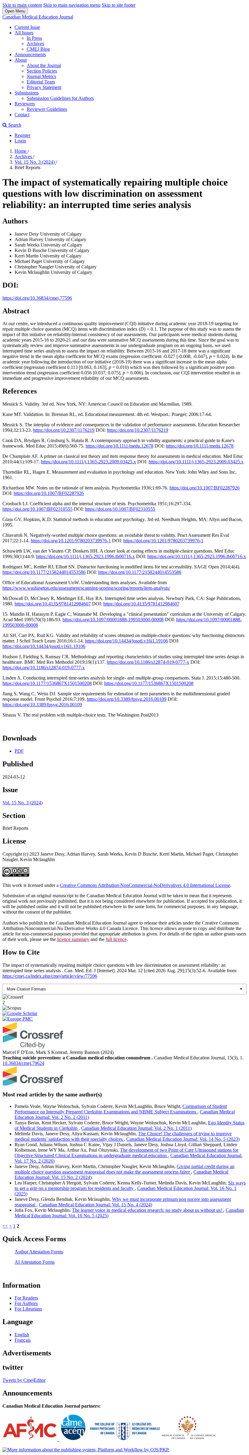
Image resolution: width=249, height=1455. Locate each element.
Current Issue (27, 27)
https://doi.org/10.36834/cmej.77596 (37, 298)
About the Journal (44, 65)
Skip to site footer (118, 5)
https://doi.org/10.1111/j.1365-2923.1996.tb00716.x (85, 556)
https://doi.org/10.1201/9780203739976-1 (71, 540)
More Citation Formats (26, 989)
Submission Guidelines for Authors (60, 98)
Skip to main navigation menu (72, 5)
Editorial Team (41, 81)
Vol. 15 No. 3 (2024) (35, 162)
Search (14, 125)
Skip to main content (22, 5)
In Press (34, 38)
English (22, 1334)
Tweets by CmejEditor (24, 1380)
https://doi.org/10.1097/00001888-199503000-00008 (113, 619)
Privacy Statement (44, 87)
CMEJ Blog (38, 49)
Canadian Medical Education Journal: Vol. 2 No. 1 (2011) (136, 1128)
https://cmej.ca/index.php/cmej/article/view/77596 (49, 976)
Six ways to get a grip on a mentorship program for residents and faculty (130, 1185)
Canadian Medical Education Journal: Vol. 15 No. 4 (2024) (95, 1204)
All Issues (24, 32)
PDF (19, 751)
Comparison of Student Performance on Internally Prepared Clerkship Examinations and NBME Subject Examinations (121, 1109)
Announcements (30, 54)
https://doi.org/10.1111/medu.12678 (119, 445)
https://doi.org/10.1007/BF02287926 (204, 487)
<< (5, 1225)
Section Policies (42, 70)
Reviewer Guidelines (47, 109)
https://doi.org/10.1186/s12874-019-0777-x (148, 662)
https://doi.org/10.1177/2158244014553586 (44, 572)
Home (21, 151)
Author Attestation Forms (39, 1251)
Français (23, 1340)
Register (22, 135)
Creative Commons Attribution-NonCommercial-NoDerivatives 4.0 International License (145, 885)
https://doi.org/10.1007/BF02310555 (37, 509)
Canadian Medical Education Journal (37, 16)
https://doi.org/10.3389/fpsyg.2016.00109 (126, 699)
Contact (22, 114)
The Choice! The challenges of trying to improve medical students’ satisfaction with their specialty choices (123, 1136)
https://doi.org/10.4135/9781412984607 (53, 603)
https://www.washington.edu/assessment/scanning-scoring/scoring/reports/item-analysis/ (86, 588)
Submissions (27, 92)
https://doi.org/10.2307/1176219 (63, 430)
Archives (35, 43)
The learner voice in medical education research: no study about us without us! (147, 1210)
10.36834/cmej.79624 (23, 1063)
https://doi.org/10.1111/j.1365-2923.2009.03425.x (88, 461)
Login (20, 140)
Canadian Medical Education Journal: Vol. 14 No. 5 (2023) (183, 1139)
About (21, 60)
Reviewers (25, 103)
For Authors (26, 1303)
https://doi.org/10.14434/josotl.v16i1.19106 (126, 640)
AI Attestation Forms (35, 1262)
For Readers (26, 1297)
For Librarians (28, 1308)
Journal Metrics (41, 76)
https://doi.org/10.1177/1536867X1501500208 (47, 683)
